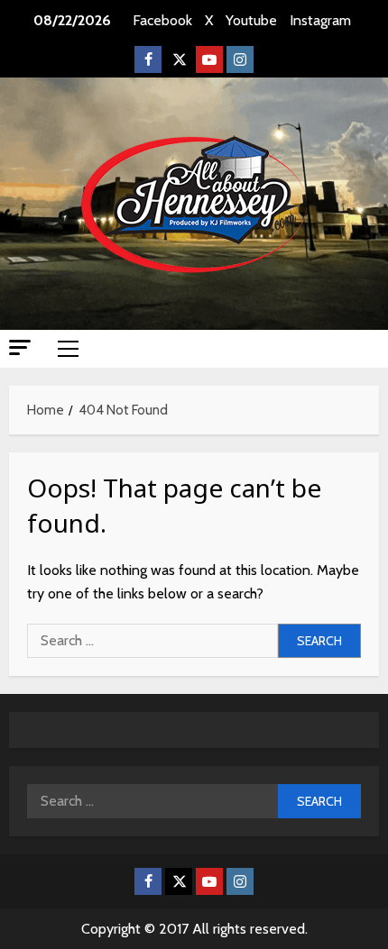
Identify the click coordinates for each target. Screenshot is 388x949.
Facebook (162, 20)
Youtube (251, 20)
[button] (20, 347)
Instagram (320, 20)
